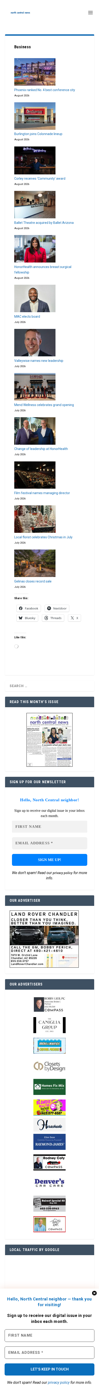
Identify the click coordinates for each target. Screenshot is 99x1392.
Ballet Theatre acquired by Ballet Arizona (44, 223)
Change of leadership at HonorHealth (41, 449)
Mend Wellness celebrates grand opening (44, 405)
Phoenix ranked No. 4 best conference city (44, 90)
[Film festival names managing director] (35, 476)
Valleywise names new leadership (38, 361)
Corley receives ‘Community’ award (39, 178)
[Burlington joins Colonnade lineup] (35, 117)
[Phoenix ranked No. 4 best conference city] (35, 72)
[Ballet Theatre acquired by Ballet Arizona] (35, 205)
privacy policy (59, 1382)
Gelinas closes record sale (33, 581)
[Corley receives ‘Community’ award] (35, 161)
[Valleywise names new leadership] (35, 343)
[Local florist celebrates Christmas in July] (35, 520)
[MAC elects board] (35, 299)
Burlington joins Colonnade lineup (38, 134)
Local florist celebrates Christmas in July (43, 537)
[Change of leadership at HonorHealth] (35, 432)
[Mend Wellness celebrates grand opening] (35, 387)
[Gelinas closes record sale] (35, 564)
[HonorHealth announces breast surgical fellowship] (35, 249)
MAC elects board (27, 316)
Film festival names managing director (42, 493)
